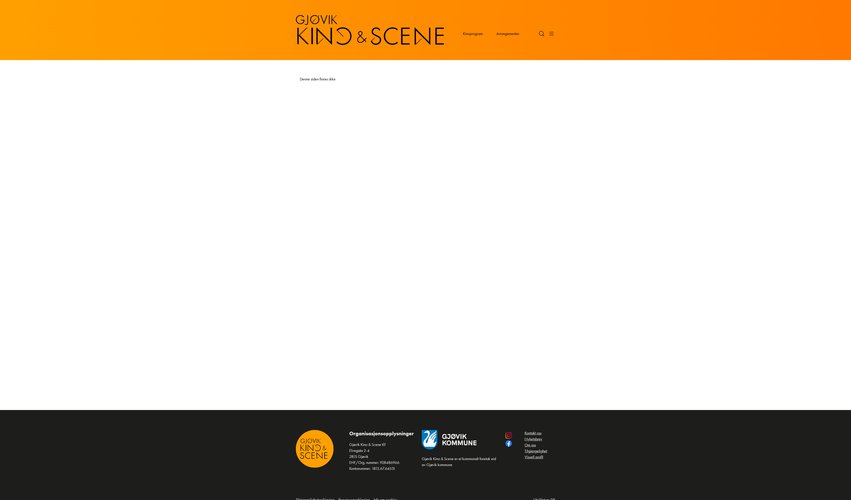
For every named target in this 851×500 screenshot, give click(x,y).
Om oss (530, 444)
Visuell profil (534, 456)
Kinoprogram (473, 33)
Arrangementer (507, 33)
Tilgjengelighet (536, 450)
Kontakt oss (533, 433)
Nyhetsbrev (533, 438)
